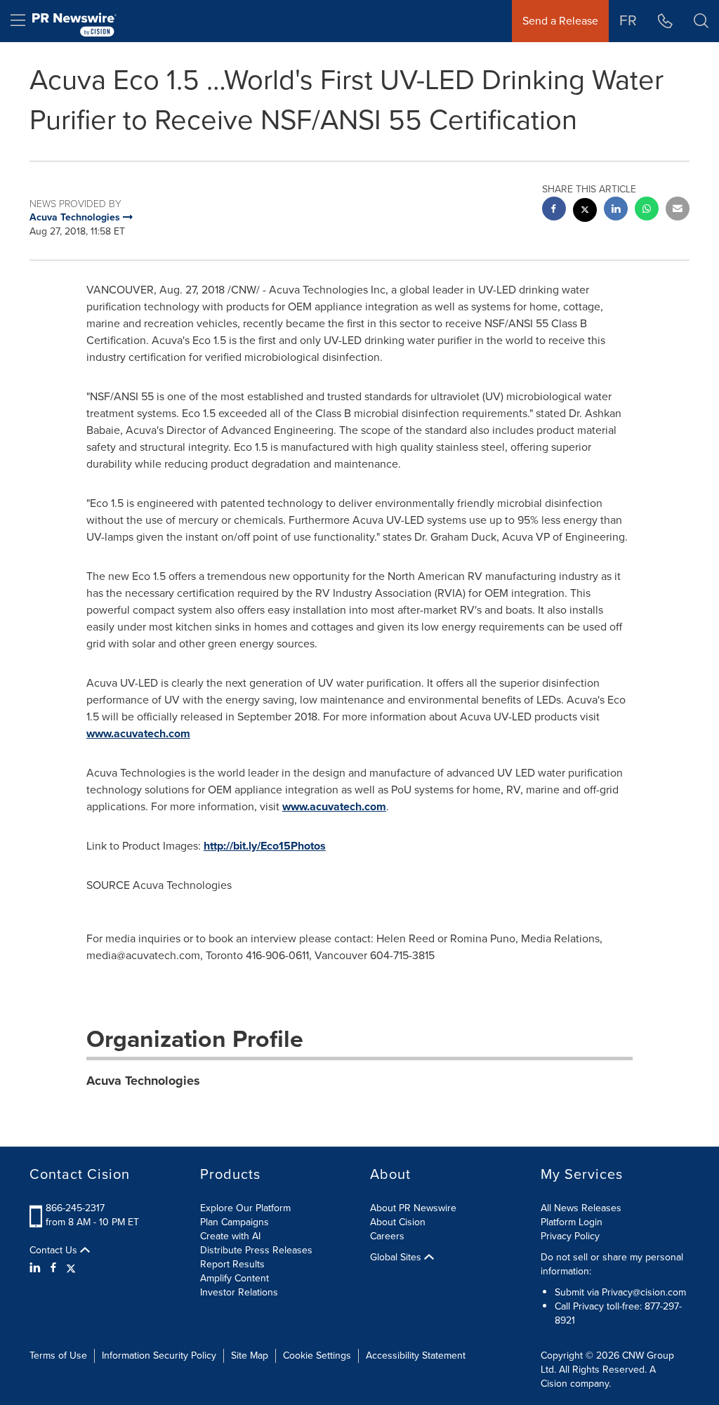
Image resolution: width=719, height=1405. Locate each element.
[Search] (701, 21)
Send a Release (560, 21)
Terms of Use (58, 1355)
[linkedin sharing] (616, 210)
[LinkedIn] (36, 1268)
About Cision (398, 1222)
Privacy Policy (570, 1236)
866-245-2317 (75, 1208)
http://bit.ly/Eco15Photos (265, 846)
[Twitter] (70, 1268)
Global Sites (397, 1258)
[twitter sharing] (585, 211)
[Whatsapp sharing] (647, 210)
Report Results (232, 1264)
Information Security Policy (159, 1355)
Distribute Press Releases (256, 1250)
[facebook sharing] (554, 210)
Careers (387, 1236)
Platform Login (571, 1222)
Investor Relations (239, 1292)
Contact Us (54, 1251)
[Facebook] (53, 1268)
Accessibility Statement (416, 1355)
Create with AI (230, 1236)
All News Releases (581, 1208)
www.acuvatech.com (138, 733)
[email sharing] (678, 210)
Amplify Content (234, 1278)
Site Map (249, 1355)
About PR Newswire (413, 1208)
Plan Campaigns (234, 1222)
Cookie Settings (317, 1355)
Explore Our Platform (245, 1208)
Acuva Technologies (143, 1080)
